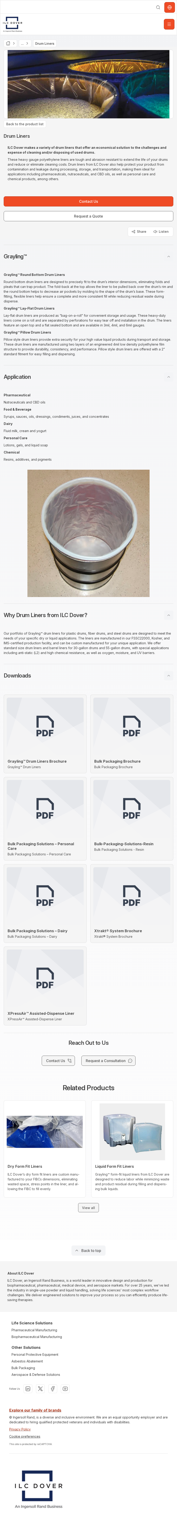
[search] (158, 7)
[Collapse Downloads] (168, 675)
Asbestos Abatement (27, 1361)
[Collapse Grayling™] (168, 256)
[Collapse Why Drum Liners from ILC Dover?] (168, 615)
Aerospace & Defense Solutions (36, 1375)
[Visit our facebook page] (52, 1388)
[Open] (169, 24)
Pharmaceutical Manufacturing (34, 1330)
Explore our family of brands (35, 1410)
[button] (88, 256)
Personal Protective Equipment (35, 1354)
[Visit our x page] (40, 1388)
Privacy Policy (20, 1429)
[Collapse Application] (168, 377)
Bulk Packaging (23, 1368)
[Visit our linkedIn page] (28, 1388)
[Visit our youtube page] (65, 1388)
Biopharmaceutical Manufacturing (37, 1337)
